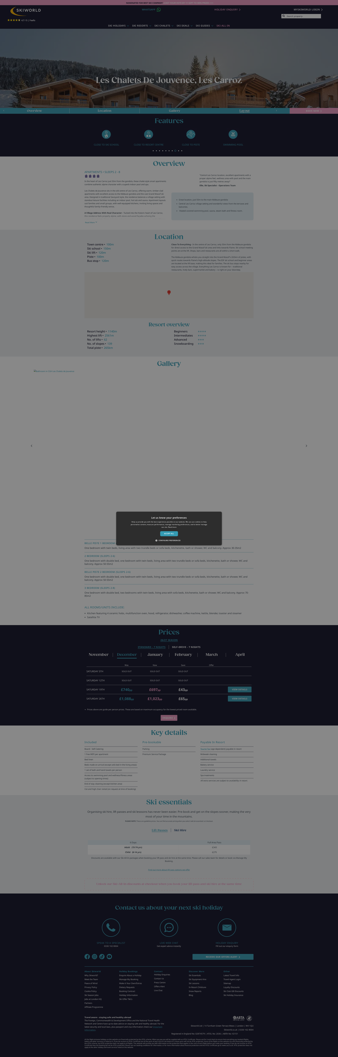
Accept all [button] (169, 533)
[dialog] (169, 528)
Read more (172, 527)
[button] (169, 540)
